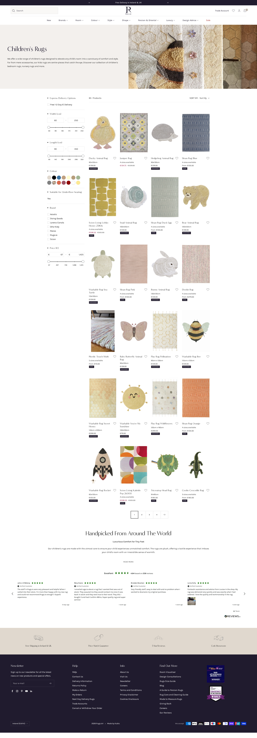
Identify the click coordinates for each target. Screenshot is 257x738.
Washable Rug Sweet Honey (99, 425)
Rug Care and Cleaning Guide (174, 694)
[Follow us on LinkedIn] (31, 691)
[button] (12, 594)
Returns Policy (79, 685)
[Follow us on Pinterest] (21, 691)
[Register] (50, 683)
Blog (162, 685)
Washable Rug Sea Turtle (98, 291)
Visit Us (123, 676)
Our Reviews (166, 712)
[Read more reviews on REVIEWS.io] (232, 617)
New (49, 20)
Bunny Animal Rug (160, 289)
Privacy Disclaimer (129, 694)
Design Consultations (170, 676)
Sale (208, 20)
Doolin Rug (187, 289)
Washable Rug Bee (191, 356)
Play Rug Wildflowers (161, 423)
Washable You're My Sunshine (130, 425)
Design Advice (189, 20)
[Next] (164, 514)
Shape (125, 20)
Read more (128, 562)
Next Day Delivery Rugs (83, 699)
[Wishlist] (233, 10)
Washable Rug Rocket (100, 490)
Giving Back (165, 703)
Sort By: (194, 98)
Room (78, 20)
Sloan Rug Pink (127, 289)
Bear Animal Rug (190, 222)
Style (109, 20)
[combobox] (36, 11)
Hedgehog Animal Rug (162, 158)
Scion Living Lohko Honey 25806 (98, 224)
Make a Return (79, 690)
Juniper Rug (126, 158)
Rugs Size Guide (167, 681)
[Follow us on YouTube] (26, 691)
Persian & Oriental (147, 20)
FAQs (74, 672)
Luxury (169, 20)
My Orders (77, 694)
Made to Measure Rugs (171, 699)
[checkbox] (66, 104)
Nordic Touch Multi (99, 356)
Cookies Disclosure (129, 699)
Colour (94, 20)
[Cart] (245, 10)
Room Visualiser (168, 672)
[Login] (239, 10)
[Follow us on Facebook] (12, 691)
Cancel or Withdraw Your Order (87, 708)
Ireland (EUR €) (18, 723)
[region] (128, 593)
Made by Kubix (113, 723)
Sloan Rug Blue (189, 158)
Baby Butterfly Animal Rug (131, 358)
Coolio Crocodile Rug (193, 490)
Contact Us (77, 676)
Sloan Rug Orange (191, 423)
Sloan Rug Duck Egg (161, 222)
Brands (62, 20)
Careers (123, 685)
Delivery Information (82, 681)
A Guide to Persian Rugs (171, 690)
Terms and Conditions (131, 690)
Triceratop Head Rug (161, 490)
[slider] (48, 127)
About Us (124, 672)
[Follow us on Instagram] (17, 691)
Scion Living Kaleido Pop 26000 (130, 492)
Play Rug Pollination (161, 356)
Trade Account (222, 10)
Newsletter (125, 681)
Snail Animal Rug (128, 222)
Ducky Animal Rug (98, 158)
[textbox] (55, 120)
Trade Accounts (79, 703)
